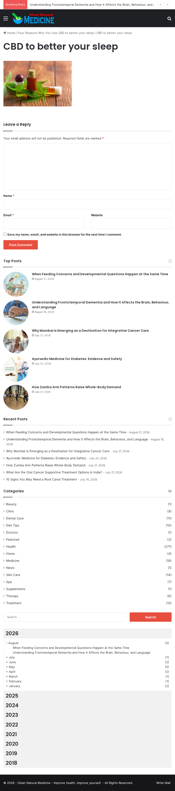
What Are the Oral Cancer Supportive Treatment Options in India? (54, 472)
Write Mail (163, 783)
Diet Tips (12, 525)
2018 (11, 763)
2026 (12, 633)
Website (97, 215)
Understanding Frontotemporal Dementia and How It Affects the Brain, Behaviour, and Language (98, 4)
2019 (11, 753)
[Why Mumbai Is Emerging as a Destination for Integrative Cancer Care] (15, 340)
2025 (12, 695)
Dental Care (15, 518)
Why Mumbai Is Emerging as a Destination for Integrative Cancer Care (90, 330)
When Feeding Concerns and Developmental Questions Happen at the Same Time (100, 274)
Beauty (11, 504)
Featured (12, 539)
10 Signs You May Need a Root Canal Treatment (41, 479)
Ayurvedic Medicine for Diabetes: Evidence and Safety (77, 359)
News (10, 568)
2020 (12, 743)
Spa (9, 582)
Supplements (15, 589)
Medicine (12, 560)
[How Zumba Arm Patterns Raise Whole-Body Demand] (15, 397)
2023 (12, 715)
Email (8, 215)
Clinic (10, 511)
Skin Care (13, 575)
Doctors (12, 532)
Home (10, 33)
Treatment (13, 603)
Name (8, 196)
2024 (12, 705)
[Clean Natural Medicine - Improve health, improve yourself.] (33, 18)
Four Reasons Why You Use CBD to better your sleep (56, 33)
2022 (12, 724)
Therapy (12, 596)
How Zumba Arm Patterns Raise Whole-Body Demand (76, 387)
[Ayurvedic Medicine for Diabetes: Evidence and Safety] (15, 369)
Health (11, 546)
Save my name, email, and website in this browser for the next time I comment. (64, 234)
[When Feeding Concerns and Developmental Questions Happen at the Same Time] (15, 284)
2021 (11, 734)
